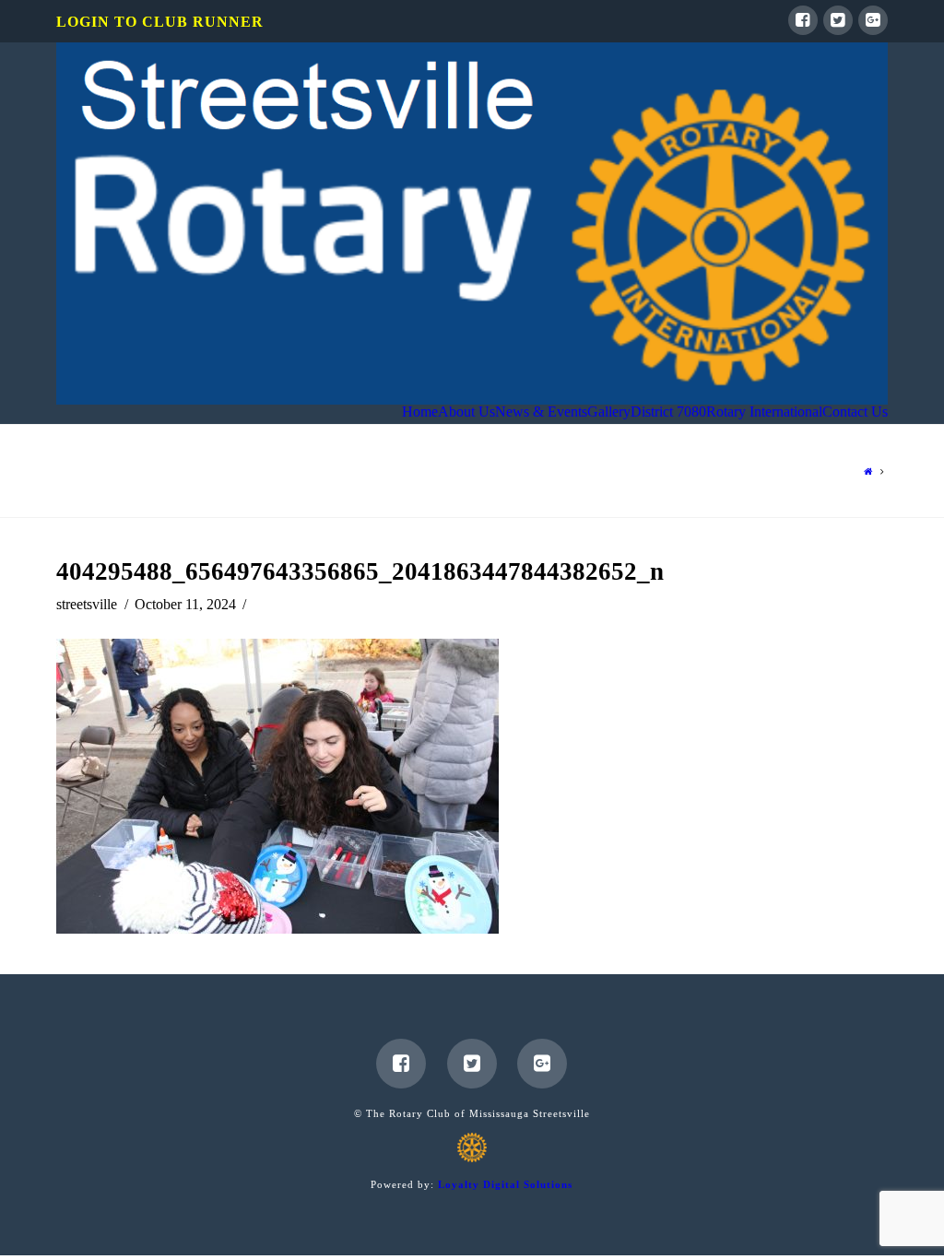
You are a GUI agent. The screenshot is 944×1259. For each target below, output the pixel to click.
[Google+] (873, 20)
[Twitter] (838, 20)
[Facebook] (803, 20)
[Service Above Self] (471, 223)
